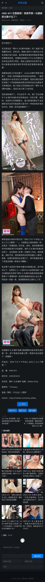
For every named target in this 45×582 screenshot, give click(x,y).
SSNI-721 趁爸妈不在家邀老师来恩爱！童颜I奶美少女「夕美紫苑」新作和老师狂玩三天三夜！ (33, 422)
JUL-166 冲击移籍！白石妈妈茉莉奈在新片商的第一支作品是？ (11, 421)
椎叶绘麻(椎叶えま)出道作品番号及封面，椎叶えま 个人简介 (12, 473)
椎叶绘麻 (32, 410)
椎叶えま (22, 410)
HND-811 (12, 410)
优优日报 (22, 3)
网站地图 (31, 578)
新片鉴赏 (4, 8)
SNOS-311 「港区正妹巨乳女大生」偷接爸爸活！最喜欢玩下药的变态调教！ (12, 497)
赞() (28, 20)
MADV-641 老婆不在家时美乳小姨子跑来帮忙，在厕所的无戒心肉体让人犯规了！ (33, 473)
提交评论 (37, 556)
